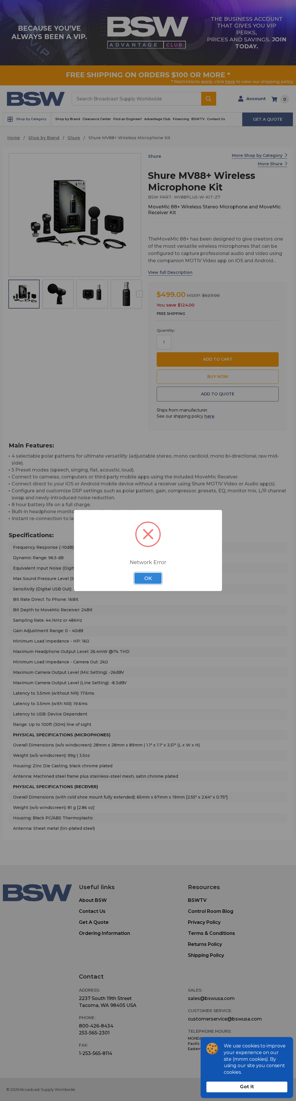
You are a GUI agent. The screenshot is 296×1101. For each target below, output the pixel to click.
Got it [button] (247, 1086)
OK (148, 578)
